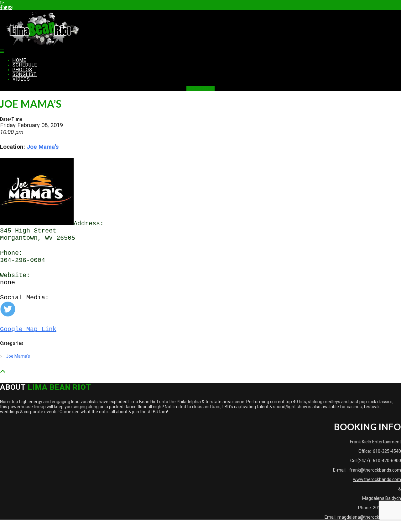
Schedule (25, 65)
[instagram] (10, 7)
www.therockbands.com (377, 479)
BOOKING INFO (200, 88)
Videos (21, 79)
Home (19, 60)
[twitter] (5, 7)
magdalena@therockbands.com (369, 517)
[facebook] (1, 7)
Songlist (25, 74)
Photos (22, 69)
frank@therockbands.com (374, 470)
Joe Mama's (43, 146)
